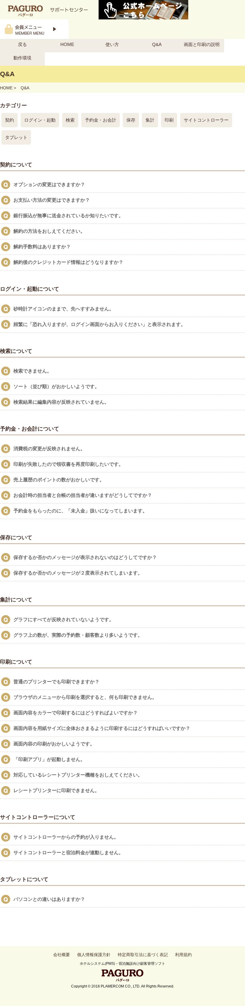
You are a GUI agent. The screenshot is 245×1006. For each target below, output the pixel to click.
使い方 (112, 44)
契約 (9, 120)
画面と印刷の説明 (202, 44)
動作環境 (22, 57)
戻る (22, 44)
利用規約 (183, 954)
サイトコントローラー (206, 120)
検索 (70, 120)
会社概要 (61, 954)
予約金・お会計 (100, 120)
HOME (67, 44)
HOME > (8, 87)
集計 (150, 120)
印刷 (169, 120)
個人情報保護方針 (94, 954)
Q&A (157, 44)
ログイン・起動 (40, 120)
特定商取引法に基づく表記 (143, 954)
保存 (130, 120)
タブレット (16, 137)
